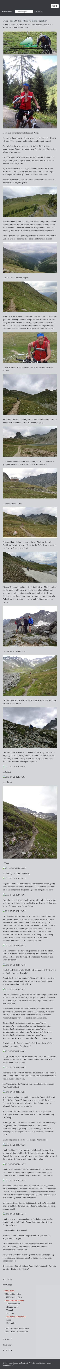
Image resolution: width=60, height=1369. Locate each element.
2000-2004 (7, 1279)
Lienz (8, 1320)
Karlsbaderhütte (13, 1303)
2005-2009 (7, 1285)
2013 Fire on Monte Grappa (17, 1328)
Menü (54, 6)
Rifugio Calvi (12, 1307)
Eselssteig (10, 1323)
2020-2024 (7, 1345)
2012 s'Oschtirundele (14, 1300)
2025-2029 (7, 1350)
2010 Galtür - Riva (13, 1294)
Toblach (9, 1310)
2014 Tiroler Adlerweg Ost (16, 1331)
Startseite (7, 11)
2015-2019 (7, 1339)
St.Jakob (10, 1313)
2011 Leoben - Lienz (14, 1297)
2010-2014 (9, 1290)
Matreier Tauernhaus (16, 1316)
